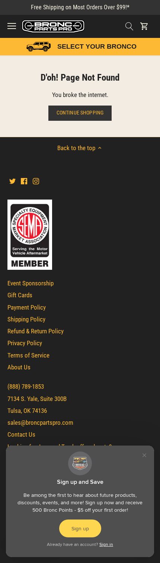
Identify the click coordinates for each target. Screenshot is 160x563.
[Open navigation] (11, 26)
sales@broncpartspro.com (40, 422)
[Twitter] (12, 181)
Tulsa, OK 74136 (27, 410)
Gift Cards (19, 295)
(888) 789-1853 (25, 386)
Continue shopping (80, 113)
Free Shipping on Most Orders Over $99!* (80, 7)
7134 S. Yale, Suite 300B (37, 398)
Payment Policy (26, 307)
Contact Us (21, 434)
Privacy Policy (24, 343)
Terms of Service (28, 355)
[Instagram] (36, 181)
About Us (19, 367)
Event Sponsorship (30, 283)
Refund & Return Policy (35, 331)
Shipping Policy (26, 319)
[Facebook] (24, 181)
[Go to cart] (144, 26)
